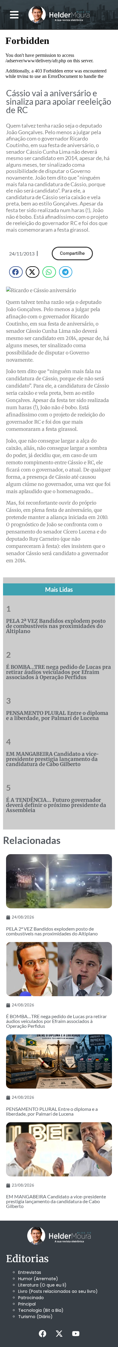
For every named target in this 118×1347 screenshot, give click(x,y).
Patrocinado (31, 1298)
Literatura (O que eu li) (42, 1285)
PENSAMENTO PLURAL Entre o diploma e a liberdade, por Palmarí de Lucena (57, 715)
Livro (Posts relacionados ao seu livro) (58, 1291)
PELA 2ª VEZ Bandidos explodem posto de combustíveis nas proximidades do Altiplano (56, 626)
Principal (27, 1304)
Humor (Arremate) (38, 1279)
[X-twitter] (59, 1333)
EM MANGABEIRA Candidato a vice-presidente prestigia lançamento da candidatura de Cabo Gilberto (52, 759)
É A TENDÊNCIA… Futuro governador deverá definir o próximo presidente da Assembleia (56, 805)
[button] (14, 14)
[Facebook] (42, 1333)
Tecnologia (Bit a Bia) (41, 1310)
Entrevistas (29, 1272)
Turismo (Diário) (35, 1317)
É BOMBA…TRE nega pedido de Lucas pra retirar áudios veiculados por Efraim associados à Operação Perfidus (58, 672)
